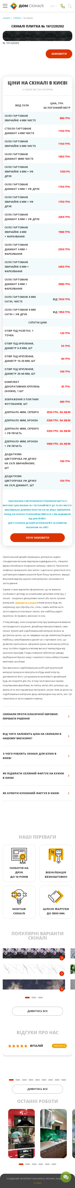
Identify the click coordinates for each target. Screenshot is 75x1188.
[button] (11, 1080)
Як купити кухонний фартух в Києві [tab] (31, 793)
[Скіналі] (28, 6)
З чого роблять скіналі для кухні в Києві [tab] (29, 756)
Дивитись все (37, 1011)
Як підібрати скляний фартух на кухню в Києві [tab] (33, 775)
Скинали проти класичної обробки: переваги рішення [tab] (30, 716)
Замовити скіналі (26, 602)
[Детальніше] (61, 958)
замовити (59, 53)
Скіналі (6, 18)
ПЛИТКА (16, 18)
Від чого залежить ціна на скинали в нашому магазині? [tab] (32, 736)
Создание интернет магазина (26, 1178)
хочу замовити (37, 537)
